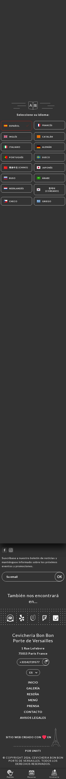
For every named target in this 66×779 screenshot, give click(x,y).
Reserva (31, 777)
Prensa (33, 706)
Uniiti (36, 750)
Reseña (33, 694)
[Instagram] (11, 550)
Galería (33, 688)
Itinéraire (54, 777)
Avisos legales (33, 717)
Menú (33, 700)
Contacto (33, 711)
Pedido (10, 777)
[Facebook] (4, 550)
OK (59, 577)
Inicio (33, 682)
